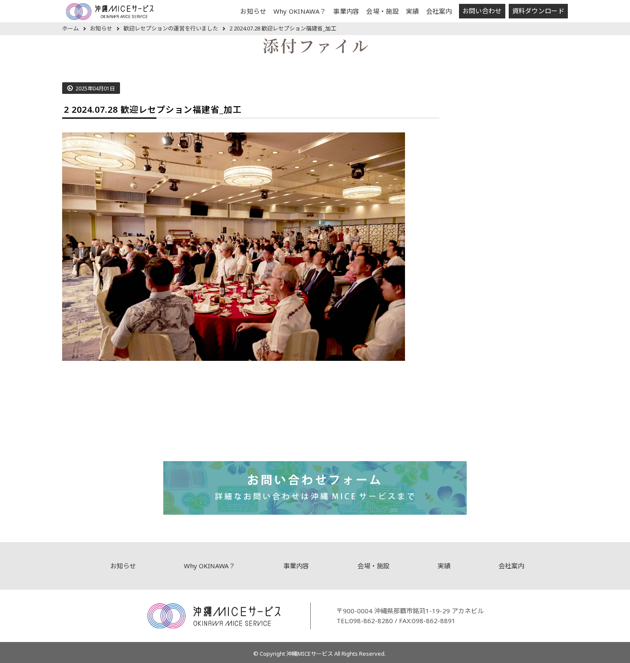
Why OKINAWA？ (300, 11)
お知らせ (253, 11)
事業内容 (346, 11)
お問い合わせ (482, 10)
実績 (412, 11)
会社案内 (439, 11)
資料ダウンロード (538, 10)
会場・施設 (382, 11)
